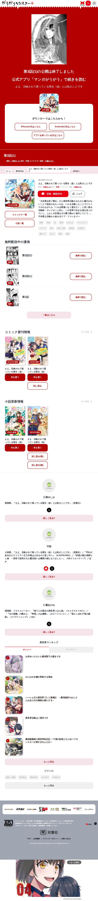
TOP (28, 839)
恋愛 (41, 222)
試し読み (37, 386)
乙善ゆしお (15, 161)
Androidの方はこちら (65, 127)
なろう (52, 234)
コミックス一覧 (19, 215)
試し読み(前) (38, 456)
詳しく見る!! (49, 518)
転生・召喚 (61, 228)
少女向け (56, 777)
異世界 (71, 228)
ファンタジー (82, 222)
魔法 (60, 234)
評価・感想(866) (54, 194)
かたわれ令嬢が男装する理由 (38, 677)
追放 (48, 222)
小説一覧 (19, 223)
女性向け (81, 228)
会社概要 (36, 839)
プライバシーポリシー (50, 839)
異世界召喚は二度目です (36, 718)
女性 (51, 228)
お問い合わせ (66, 839)
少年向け (22, 777)
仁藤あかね (49, 161)
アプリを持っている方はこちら (48, 135)
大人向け (45, 777)
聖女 (67, 234)
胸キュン (43, 234)
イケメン (43, 228)
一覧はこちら (49, 315)
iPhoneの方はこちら (31, 127)
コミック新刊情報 (17, 332)
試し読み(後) (38, 465)
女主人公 (70, 222)
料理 (61, 222)
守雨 (27, 161)
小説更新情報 (14, 401)
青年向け (34, 777)
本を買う (15, 377)
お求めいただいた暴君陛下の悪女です (43, 656)
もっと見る (49, 762)
